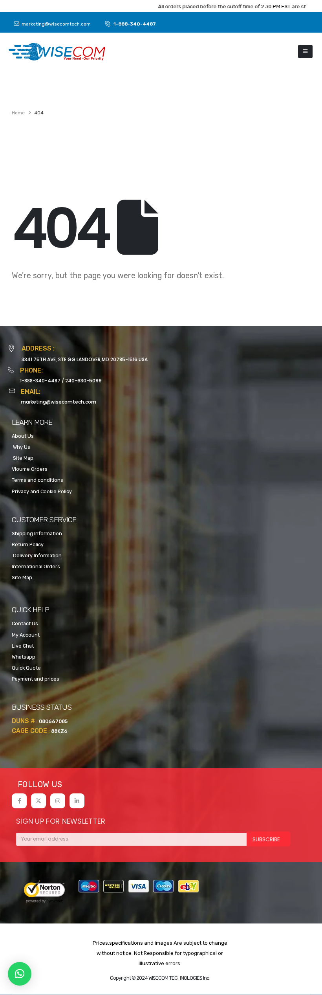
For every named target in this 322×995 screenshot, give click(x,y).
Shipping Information (37, 533)
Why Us (21, 447)
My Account (26, 635)
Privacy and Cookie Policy (42, 491)
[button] (19, 974)
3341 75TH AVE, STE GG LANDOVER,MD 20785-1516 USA (85, 359)
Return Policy (28, 544)
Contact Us (25, 623)
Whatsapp (23, 657)
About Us (23, 436)
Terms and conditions (37, 480)
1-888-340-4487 (40, 380)
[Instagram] (57, 800)
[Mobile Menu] (305, 51)
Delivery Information (37, 555)
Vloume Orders (30, 469)
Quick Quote (26, 668)
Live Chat (23, 646)
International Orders (36, 566)
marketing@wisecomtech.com (58, 401)
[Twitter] (38, 800)
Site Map (22, 458)
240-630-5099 (83, 380)
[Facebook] (19, 800)
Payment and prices (35, 679)
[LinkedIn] (77, 800)
